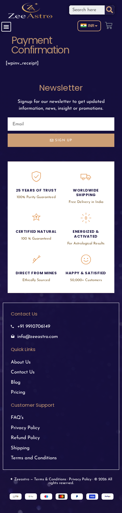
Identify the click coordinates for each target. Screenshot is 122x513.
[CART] (109, 24)
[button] (6, 27)
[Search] (110, 10)
